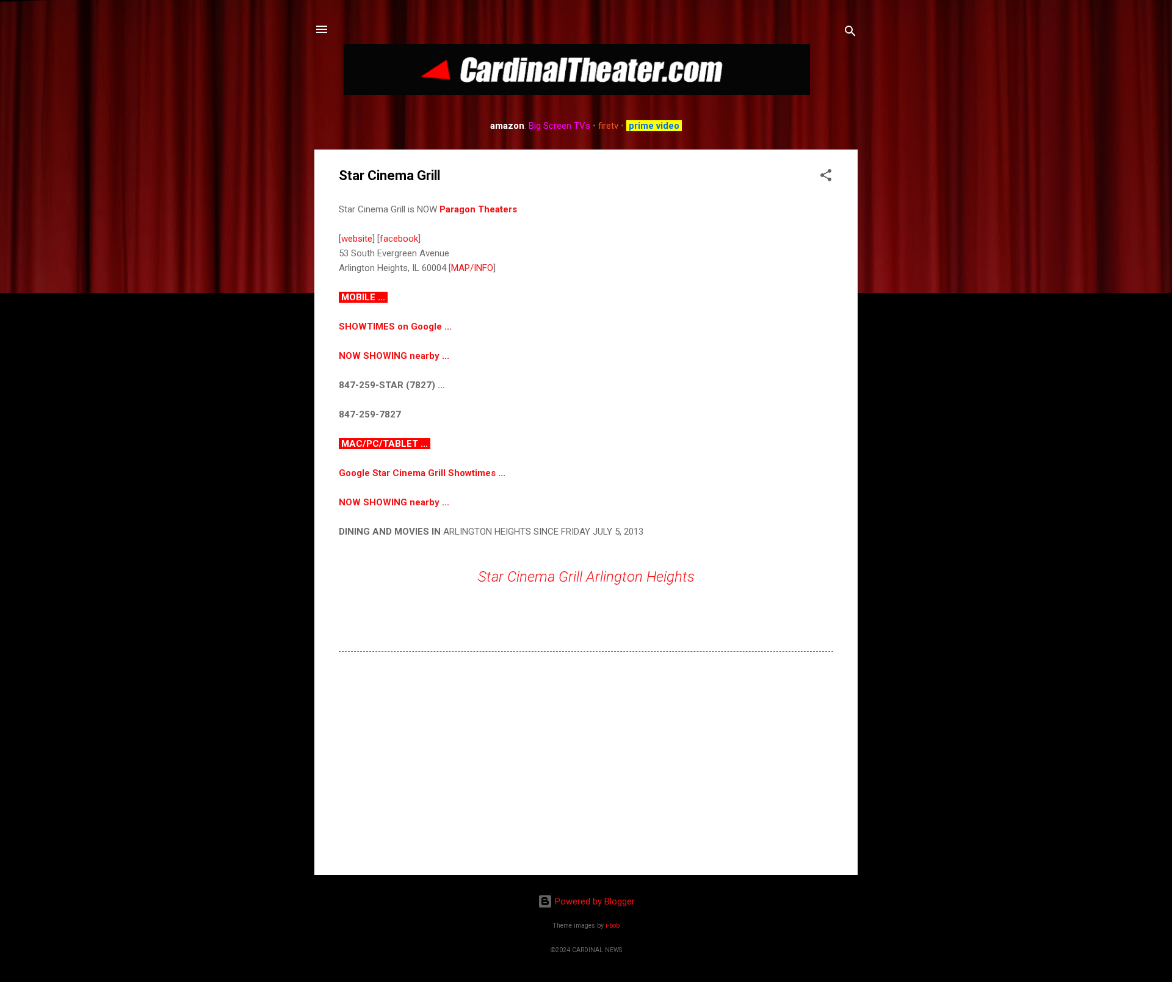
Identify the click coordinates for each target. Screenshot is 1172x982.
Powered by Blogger (593, 901)
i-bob (613, 926)
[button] (826, 177)
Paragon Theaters (478, 209)
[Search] (850, 33)
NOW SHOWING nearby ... (394, 355)
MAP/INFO (472, 267)
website (356, 238)
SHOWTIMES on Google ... (395, 326)
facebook (399, 238)
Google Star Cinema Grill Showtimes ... (422, 473)
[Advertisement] (586, 761)
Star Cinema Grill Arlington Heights (586, 576)
